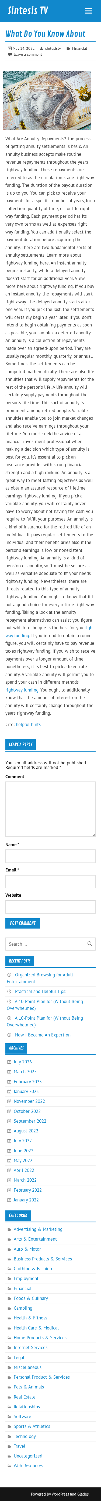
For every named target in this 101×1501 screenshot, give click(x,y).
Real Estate (25, 1397)
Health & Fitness (30, 1318)
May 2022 (23, 1160)
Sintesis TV (28, 11)
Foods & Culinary (31, 1298)
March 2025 (25, 1072)
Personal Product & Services (42, 1377)
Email (12, 870)
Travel (19, 1446)
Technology (25, 1436)
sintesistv (53, 48)
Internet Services (30, 1347)
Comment (14, 776)
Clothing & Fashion (33, 1269)
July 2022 (23, 1141)
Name (12, 844)
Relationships (27, 1407)
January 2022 (26, 1200)
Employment (26, 1278)
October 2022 (27, 1111)
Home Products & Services (40, 1338)
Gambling (23, 1308)
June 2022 (23, 1151)
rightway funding (22, 690)
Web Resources (28, 1466)
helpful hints (28, 724)
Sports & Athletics (32, 1426)
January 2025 (26, 1091)
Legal (19, 1357)
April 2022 (24, 1170)
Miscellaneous (27, 1367)
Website (13, 895)
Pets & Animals (29, 1387)
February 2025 (28, 1082)
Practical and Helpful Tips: (40, 991)
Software (22, 1416)
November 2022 (29, 1101)
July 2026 (23, 1062)
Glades (83, 1494)
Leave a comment (28, 54)
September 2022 (30, 1121)
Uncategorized (28, 1456)
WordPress (60, 1494)
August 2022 (26, 1131)
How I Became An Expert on (43, 1035)
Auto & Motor (27, 1249)
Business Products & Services (43, 1259)
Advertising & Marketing (38, 1229)
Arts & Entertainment (35, 1239)
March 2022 (25, 1180)
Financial (79, 48)
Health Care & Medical (36, 1328)
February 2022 (28, 1190)
